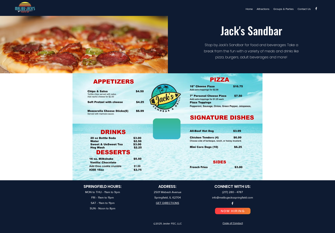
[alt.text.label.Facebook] (316, 8)
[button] (263, 9)
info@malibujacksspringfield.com (232, 197)
